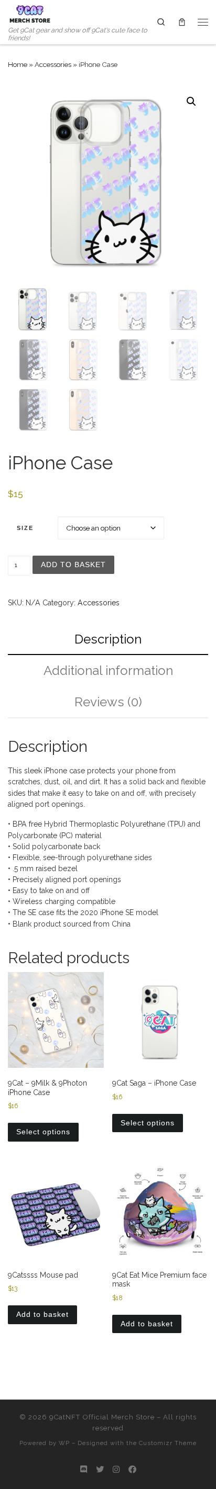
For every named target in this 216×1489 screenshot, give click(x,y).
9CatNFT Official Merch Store (102, 1417)
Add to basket (73, 564)
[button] (191, 101)
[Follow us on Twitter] (100, 1470)
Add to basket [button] (42, 1314)
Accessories (53, 64)
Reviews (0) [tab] (108, 701)
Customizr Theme (168, 1443)
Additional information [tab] (108, 670)
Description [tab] (108, 639)
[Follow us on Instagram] (116, 1470)
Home (17, 64)
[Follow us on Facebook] (132, 1470)
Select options (43, 1131)
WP (64, 1443)
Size (25, 528)
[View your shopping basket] (181, 22)
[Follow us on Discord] (83, 1470)
